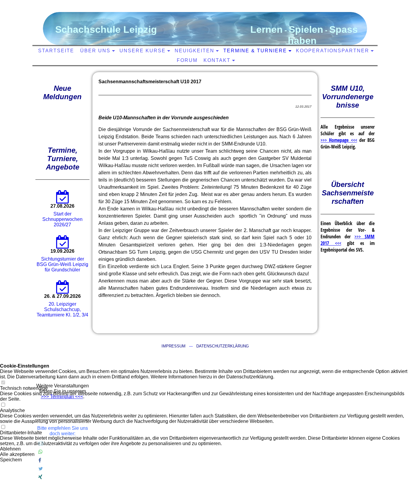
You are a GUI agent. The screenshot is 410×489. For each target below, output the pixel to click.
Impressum (173, 346)
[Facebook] (39, 460)
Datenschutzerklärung (222, 346)
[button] (205, 449)
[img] (203, 25)
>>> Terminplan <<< (62, 396)
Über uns (95, 50)
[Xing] (40, 477)
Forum (187, 60)
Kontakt (217, 60)
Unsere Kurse (142, 50)
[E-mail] (40, 443)
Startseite (56, 50)
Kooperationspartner (332, 50)
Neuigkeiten (194, 50)
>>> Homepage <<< (339, 140)
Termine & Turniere (255, 50)
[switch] (3, 382)
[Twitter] (40, 468)
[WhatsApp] (40, 451)
